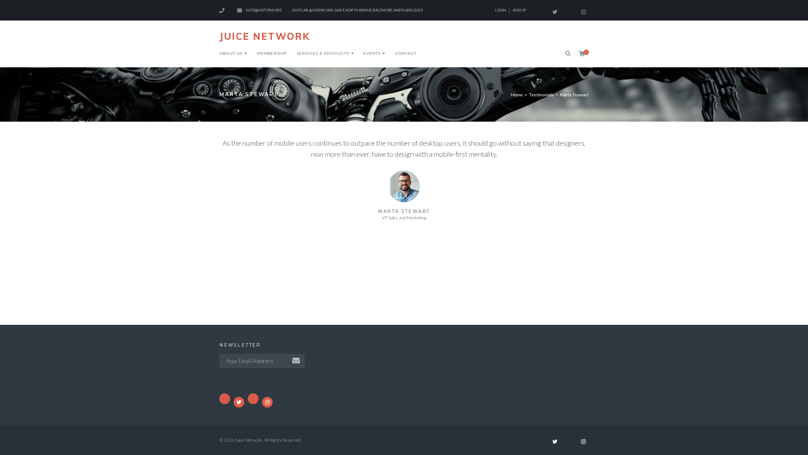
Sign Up (519, 10)
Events (371, 53)
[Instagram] (583, 12)
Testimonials (541, 94)
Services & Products (323, 53)
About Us (231, 53)
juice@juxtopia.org (263, 10)
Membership (272, 53)
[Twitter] (555, 12)
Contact (406, 53)
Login (500, 10)
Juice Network (264, 36)
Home (517, 94)
